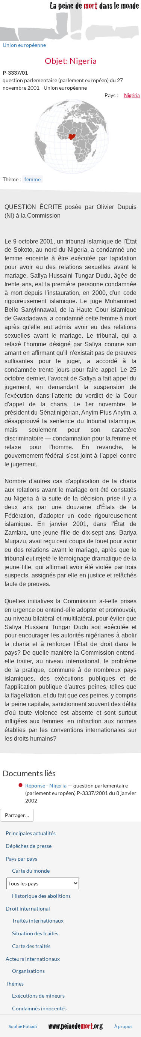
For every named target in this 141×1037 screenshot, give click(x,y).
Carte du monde (31, 870)
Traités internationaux (38, 920)
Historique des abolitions (41, 896)
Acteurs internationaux (33, 959)
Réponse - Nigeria (46, 785)
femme (32, 179)
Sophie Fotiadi (23, 1026)
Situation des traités (35, 933)
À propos (123, 1026)
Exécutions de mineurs (38, 995)
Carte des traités (31, 946)
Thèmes (15, 983)
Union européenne (24, 45)
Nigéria (132, 95)
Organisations (28, 971)
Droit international (28, 908)
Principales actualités (31, 833)
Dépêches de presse (29, 846)
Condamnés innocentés (39, 1008)
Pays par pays (21, 858)
